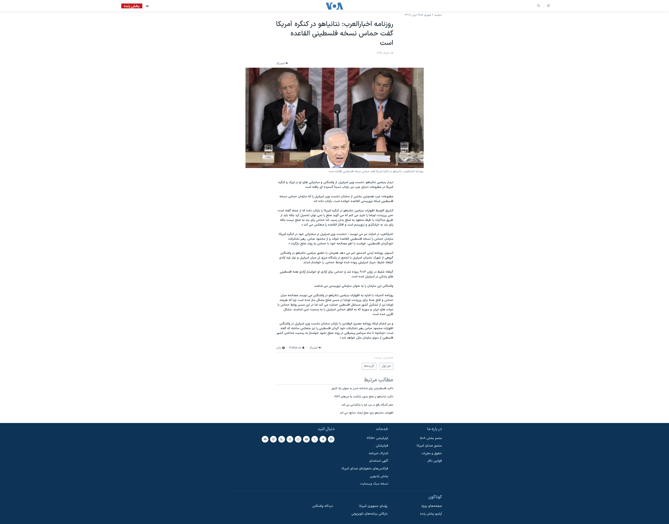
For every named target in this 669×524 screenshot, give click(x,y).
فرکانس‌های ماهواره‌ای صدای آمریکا (365, 468)
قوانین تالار (434, 461)
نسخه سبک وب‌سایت (374, 483)
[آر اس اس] (281, 439)
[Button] (282, 63)
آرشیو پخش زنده (431, 513)
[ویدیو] (147, 6)
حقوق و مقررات (432, 453)
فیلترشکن (382, 445)
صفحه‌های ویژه (431, 506)
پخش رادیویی (379, 476)
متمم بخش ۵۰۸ (431, 438)
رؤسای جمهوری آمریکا (373, 506)
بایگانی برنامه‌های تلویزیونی (369, 513)
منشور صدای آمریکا (429, 445)
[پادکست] (273, 439)
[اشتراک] (265, 439)
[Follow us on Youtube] (306, 439)
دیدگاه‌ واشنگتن (322, 506)
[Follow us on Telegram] (323, 439)
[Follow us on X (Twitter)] (314, 439)
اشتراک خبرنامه (378, 453)
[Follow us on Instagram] (298, 439)
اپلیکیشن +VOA (377, 438)
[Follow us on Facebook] (331, 439)
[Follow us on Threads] (290, 439)
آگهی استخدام (379, 461)
